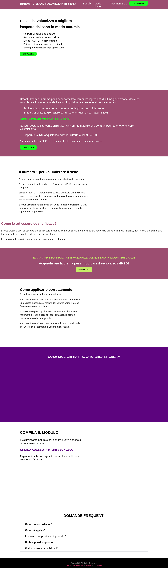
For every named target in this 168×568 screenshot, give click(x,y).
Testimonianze (118, 3)
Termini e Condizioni (74, 565)
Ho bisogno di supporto (39, 542)
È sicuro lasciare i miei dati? (42, 548)
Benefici (87, 3)
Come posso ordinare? (38, 524)
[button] (84, 524)
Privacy (88, 565)
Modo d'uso (98, 5)
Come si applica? (35, 530)
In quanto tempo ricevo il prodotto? (46, 536)
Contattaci (97, 565)
